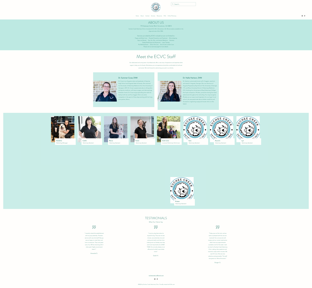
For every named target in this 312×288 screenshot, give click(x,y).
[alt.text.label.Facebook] (305, 16)
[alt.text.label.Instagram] (302, 16)
